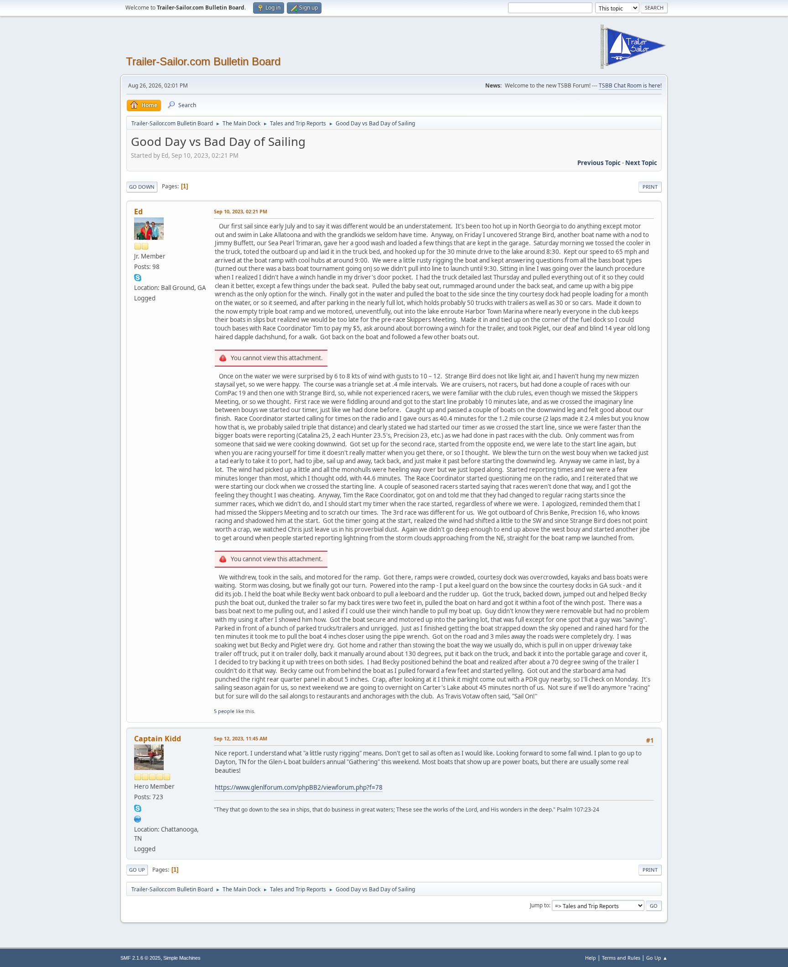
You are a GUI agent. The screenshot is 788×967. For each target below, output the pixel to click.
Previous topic (599, 163)
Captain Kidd (157, 739)
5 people (224, 711)
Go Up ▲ (657, 957)
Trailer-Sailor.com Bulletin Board (203, 61)
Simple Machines (182, 958)
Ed (138, 212)
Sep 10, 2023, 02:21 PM (240, 211)
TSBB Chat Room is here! (630, 85)
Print (650, 186)
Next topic (641, 163)
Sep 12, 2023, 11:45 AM (240, 738)
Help (590, 957)
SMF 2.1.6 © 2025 (140, 958)
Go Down (142, 186)
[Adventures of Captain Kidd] (137, 818)
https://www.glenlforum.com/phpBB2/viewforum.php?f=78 (299, 787)
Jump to (539, 905)
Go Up (137, 869)
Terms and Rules (621, 957)
